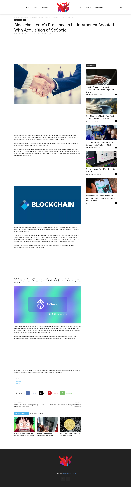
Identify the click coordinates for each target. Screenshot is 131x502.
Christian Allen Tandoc (22, 34)
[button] (121, 7)
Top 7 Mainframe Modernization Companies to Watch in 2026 (100, 143)
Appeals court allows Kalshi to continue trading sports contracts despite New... (100, 198)
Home (16, 17)
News (24, 20)
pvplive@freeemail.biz (69, 473)
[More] (76, 393)
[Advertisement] (65, 49)
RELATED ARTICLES (21, 413)
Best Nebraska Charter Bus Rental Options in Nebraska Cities (101, 117)
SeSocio (18, 383)
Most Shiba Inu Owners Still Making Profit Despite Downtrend (65, 406)
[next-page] (18, 439)
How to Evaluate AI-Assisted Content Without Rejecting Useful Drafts (100, 89)
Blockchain (19, 381)
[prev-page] (15, 439)
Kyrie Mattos (89, 94)
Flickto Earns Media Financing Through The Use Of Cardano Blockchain (29, 406)
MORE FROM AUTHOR (36, 413)
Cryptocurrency (23, 17)
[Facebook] (63, 479)
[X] (68, 479)
